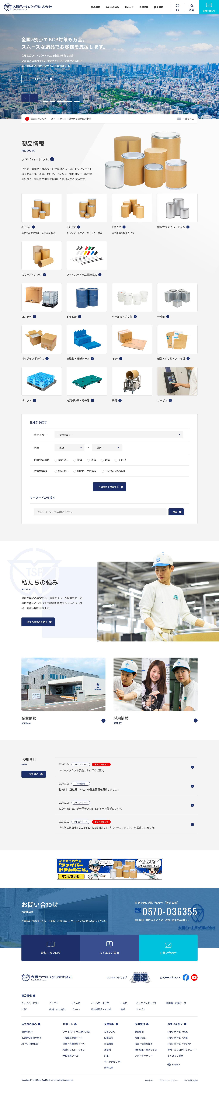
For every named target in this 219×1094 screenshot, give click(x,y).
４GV (24, 1009)
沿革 (106, 1055)
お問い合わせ (209, 10)
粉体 (79, 460)
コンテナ (53, 1003)
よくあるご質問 (175, 1055)
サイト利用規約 (191, 1080)
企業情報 (143, 7)
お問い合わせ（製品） (178, 1031)
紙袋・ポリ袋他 (57, 1009)
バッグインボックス (146, 1003)
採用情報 (158, 7)
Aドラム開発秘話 (29, 1043)
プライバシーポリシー (168, 1080)
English (176, 1064)
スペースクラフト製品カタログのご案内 (71, 118)
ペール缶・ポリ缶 (100, 1003)
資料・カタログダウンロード (182, 1049)
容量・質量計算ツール (74, 1043)
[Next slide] (34, 98)
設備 (123, 1009)
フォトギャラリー (144, 1055)
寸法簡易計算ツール (73, 1037)
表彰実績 (108, 1067)
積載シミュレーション (74, 1049)
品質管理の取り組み (31, 1037)
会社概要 (108, 1043)
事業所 (107, 1049)
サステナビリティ (113, 1061)
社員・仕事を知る (144, 1043)
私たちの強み (112, 7)
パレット (75, 1009)
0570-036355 (170, 912)
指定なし (63, 460)
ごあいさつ (109, 1031)
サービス (140, 1009)
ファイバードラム (35, 159)
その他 (122, 460)
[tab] (46, 101)
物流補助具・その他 (101, 1009)
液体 (93, 460)
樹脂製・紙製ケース (176, 1003)
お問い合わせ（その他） (179, 1043)
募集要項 (139, 1031)
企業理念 (108, 1037)
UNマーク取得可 (87, 471)
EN (178, 11)
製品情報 (95, 7)
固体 (107, 460)
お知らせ (149, 1080)
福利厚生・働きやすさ (146, 1049)
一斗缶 (124, 1003)
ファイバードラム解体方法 (76, 1031)
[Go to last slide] (25, 98)
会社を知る (140, 1037)
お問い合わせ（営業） (178, 1037)
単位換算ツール (70, 1055)
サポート (129, 7)
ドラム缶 (75, 1003)
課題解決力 (27, 1031)
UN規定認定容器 (115, 471)
